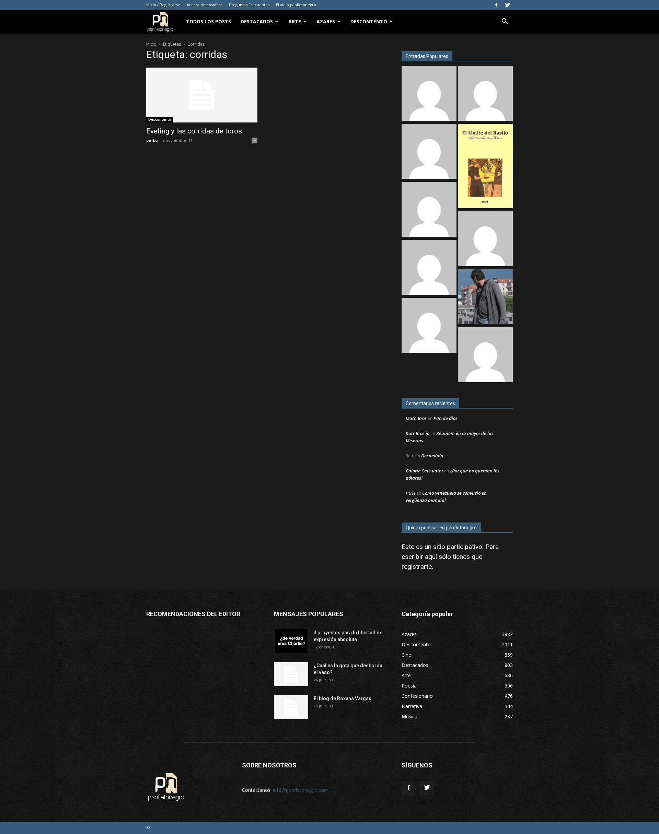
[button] (504, 22)
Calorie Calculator (424, 471)
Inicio (151, 44)
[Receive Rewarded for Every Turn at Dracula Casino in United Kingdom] (485, 355)
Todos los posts (208, 21)
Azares (325, 21)
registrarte (417, 567)
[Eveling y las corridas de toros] (201, 95)
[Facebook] (496, 5)
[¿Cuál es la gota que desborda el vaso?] (291, 674)
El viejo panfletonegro (296, 4)
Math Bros (416, 418)
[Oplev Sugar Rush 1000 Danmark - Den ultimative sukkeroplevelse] (429, 152)
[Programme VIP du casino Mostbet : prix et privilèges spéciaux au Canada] (429, 210)
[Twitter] (507, 5)
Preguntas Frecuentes (249, 4)
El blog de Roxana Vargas (342, 698)
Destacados (257, 21)
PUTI (410, 493)
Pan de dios (445, 418)
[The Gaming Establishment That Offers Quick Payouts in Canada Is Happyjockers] (485, 239)
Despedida (432, 456)
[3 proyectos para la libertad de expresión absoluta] (291, 641)
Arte (294, 21)
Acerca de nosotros (204, 4)
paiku (152, 140)
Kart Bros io (417, 433)
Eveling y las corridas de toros (194, 131)
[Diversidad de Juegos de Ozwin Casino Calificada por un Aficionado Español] (429, 268)
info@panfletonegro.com (300, 790)
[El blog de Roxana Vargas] (291, 707)
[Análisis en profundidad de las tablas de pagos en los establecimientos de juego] (429, 94)
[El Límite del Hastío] (485, 167)
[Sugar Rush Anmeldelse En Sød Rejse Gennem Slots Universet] (485, 94)
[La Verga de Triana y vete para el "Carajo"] (485, 297)
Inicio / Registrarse (163, 4)
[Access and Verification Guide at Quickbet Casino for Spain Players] (429, 326)
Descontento (368, 21)
